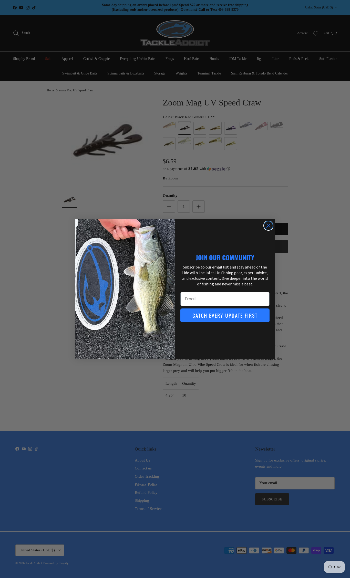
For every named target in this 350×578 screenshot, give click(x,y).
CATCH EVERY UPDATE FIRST (225, 315)
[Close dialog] (268, 225)
